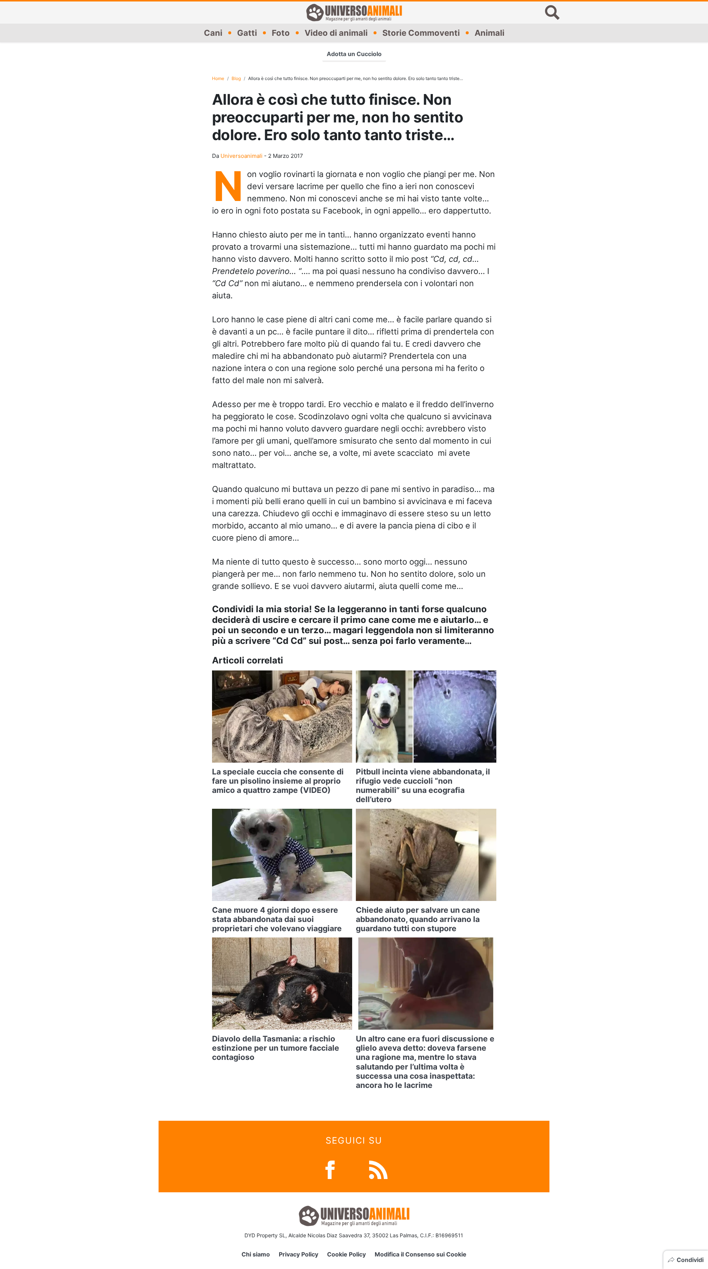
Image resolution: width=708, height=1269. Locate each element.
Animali (489, 33)
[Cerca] (552, 12)
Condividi (690, 1259)
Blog (236, 78)
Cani (213, 33)
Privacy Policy (298, 1254)
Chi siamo (256, 1254)
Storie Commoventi (421, 33)
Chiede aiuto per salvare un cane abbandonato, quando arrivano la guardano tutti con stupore (418, 919)
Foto (281, 33)
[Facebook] (330, 1169)
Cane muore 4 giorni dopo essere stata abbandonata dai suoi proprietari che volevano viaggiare (277, 919)
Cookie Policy (346, 1254)
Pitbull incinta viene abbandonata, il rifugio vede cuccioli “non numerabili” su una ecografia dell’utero (423, 785)
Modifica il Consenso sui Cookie (420, 1254)
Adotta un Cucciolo (354, 54)
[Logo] (354, 12)
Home (218, 78)
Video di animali (336, 33)
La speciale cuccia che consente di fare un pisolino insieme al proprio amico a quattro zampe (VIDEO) (278, 781)
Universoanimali (242, 155)
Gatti (247, 33)
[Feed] (378, 1169)
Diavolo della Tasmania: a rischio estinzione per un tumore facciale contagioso (275, 1048)
